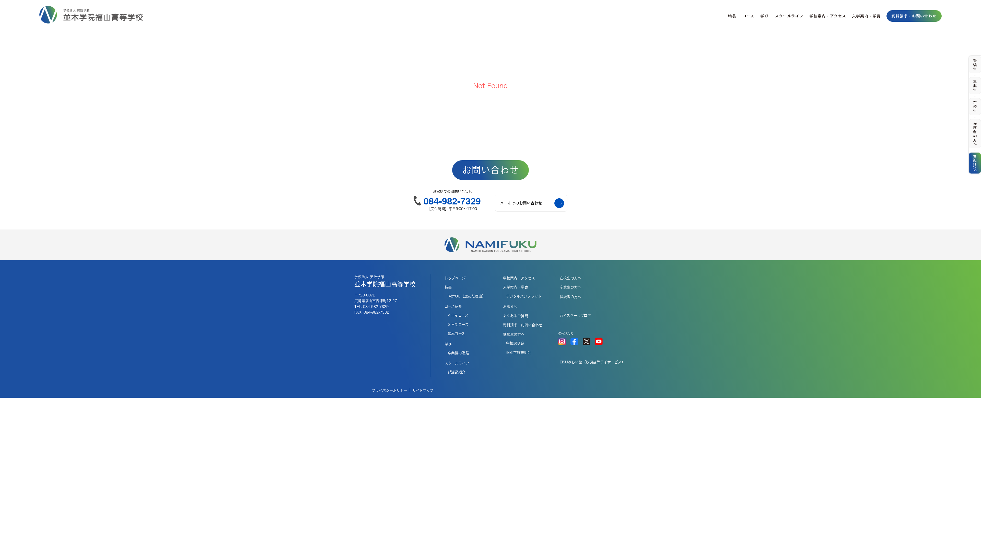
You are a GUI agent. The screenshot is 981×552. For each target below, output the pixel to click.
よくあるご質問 (515, 316)
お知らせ (510, 306)
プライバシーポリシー (389, 390)
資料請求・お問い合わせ (914, 16)
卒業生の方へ (570, 287)
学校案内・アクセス (828, 16)
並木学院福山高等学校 (385, 281)
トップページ (455, 278)
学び (765, 16)
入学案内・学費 (866, 16)
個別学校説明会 (518, 352)
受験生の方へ (513, 334)
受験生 (975, 65)
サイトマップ (422, 390)
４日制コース (458, 315)
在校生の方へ (570, 278)
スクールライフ (789, 16)
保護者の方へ (570, 296)
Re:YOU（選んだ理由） (467, 296)
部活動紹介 (456, 372)
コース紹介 (453, 306)
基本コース (456, 334)
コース (748, 16)
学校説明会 (515, 343)
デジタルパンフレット (524, 296)
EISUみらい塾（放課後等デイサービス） (592, 362)
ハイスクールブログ (575, 315)
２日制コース (458, 324)
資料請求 (975, 163)
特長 (732, 16)
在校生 (975, 106)
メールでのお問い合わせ (521, 203)
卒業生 (975, 85)
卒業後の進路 (458, 353)
